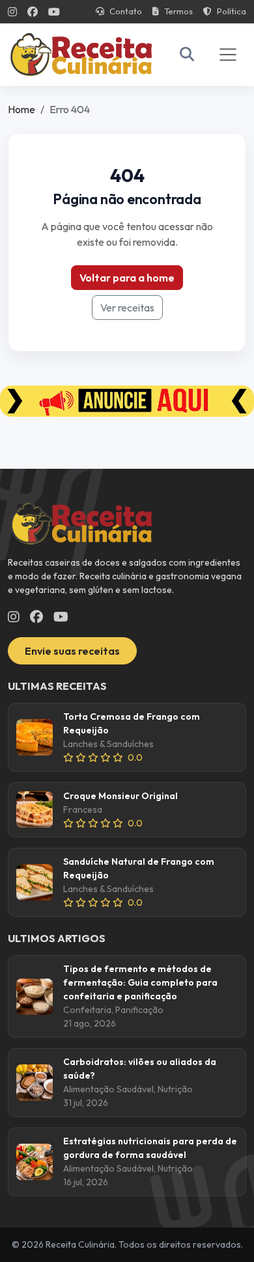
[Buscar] (187, 54)
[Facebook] (32, 12)
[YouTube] (54, 12)
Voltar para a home (127, 277)
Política (231, 11)
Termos (178, 11)
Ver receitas (127, 307)
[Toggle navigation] (228, 55)
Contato (125, 11)
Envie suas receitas (72, 650)
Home (21, 109)
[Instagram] (12, 12)
